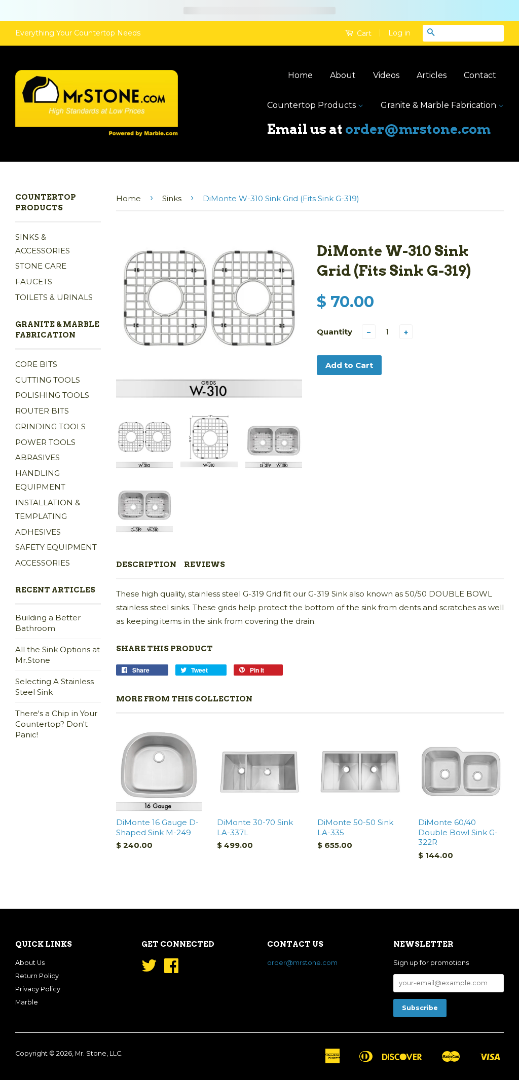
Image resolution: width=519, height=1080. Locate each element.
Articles (432, 75)
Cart (363, 33)
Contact (480, 75)
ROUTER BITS (42, 411)
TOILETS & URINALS (54, 297)
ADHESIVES (38, 532)
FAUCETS (33, 281)
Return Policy (37, 976)
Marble (26, 1002)
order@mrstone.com (418, 129)
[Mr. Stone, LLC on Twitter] (149, 969)
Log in (399, 33)
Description (146, 564)
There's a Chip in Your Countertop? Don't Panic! (56, 724)
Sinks (171, 198)
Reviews (204, 564)
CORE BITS (36, 364)
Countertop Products (312, 105)
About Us (30, 962)
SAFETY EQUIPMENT (56, 547)
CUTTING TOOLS (47, 380)
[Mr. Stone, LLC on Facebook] (171, 969)
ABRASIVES (37, 457)
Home (300, 75)
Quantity (334, 332)
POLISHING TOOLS (52, 395)
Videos (386, 75)
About (343, 75)
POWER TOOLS (45, 442)
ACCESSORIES (42, 563)
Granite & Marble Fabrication (439, 105)
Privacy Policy (37, 989)
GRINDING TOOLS (50, 426)
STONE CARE (40, 266)
